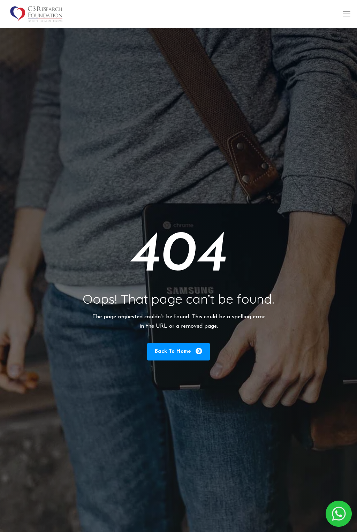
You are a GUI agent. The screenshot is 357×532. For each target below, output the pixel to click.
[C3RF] (36, 14)
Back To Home (174, 351)
